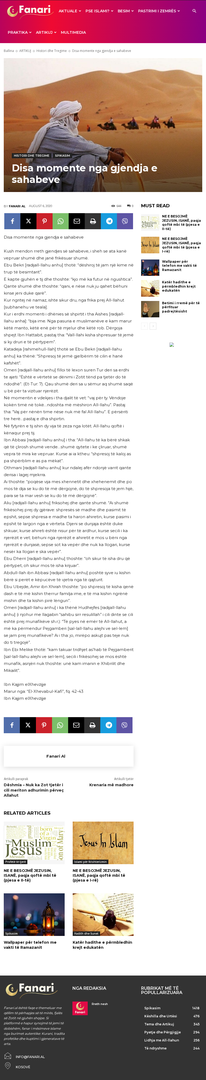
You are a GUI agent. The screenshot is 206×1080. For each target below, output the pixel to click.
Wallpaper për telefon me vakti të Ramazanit (30, 945)
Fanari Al (17, 206)
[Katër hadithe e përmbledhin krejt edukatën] (103, 914)
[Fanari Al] (25, 756)
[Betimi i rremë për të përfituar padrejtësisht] (150, 309)
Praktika (18, 32)
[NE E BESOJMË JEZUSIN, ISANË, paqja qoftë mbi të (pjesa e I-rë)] (103, 843)
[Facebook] (12, 221)
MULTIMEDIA (73, 32)
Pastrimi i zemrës (157, 11)
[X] (28, 221)
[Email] (77, 221)
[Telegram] (109, 221)
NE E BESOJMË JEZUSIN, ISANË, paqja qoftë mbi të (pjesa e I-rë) (99, 875)
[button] (194, 11)
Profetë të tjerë (15, 862)
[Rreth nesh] (80, 1008)
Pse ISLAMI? (97, 11)
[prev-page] (144, 326)
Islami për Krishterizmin (90, 862)
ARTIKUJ (44, 32)
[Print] (93, 221)
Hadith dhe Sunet (86, 933)
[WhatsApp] (61, 221)
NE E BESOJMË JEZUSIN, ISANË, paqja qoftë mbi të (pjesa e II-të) (30, 875)
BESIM (124, 11)
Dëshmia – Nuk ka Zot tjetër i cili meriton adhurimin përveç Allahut (34, 790)
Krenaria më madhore (111, 784)
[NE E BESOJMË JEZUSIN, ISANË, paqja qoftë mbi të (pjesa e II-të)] (34, 843)
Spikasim (62, 155)
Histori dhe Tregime (51, 50)
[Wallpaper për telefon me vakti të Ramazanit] (34, 914)
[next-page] (153, 326)
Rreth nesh (100, 1004)
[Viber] (125, 221)
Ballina (9, 50)
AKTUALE (68, 11)
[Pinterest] (44, 221)
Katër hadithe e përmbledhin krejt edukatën (102, 945)
